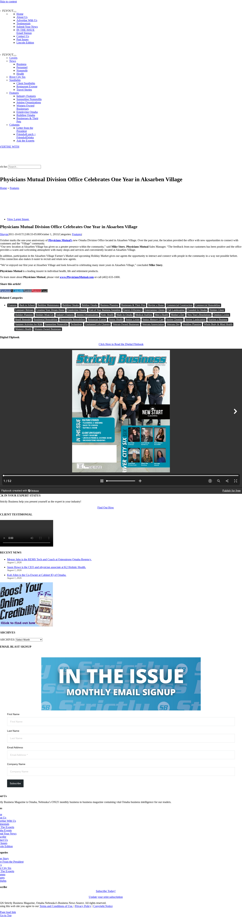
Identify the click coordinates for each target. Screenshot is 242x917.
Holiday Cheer (217, 310)
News (12, 60)
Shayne (4, 234)
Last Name (13, 731)
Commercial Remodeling (207, 305)
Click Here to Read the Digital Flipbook (121, 344)
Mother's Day (177, 314)
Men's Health (161, 314)
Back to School (27, 305)
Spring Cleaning (174, 319)
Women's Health (23, 329)
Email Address (15, 747)
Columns (14, 124)
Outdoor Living (221, 314)
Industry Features (65, 314)
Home (3, 188)
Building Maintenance (49, 305)
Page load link (8, 912)
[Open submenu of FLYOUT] (14, 11)
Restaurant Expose (97, 319)
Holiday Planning (24, 314)
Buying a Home (156, 305)
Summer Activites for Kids (28, 324)
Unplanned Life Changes (97, 324)
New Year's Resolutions (199, 314)
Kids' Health (107, 314)
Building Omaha (70, 305)
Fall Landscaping (176, 310)
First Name (13, 714)
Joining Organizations (87, 314)
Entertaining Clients (155, 310)
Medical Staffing (143, 314)
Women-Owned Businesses (47, 329)
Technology (76, 324)
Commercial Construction (179, 305)
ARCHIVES (7, 639)
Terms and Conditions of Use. (56, 906)
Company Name (16, 764)
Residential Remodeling (45, 319)
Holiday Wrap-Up (45, 314)
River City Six (17, 76)
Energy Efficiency (132, 310)
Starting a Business (217, 319)
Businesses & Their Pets (133, 305)
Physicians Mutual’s (60, 240)
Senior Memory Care (153, 319)
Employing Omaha (76, 310)
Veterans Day (173, 324)
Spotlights (15, 80)
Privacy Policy (83, 906)
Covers (13, 57)
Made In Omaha (124, 314)
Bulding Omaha (89, 305)
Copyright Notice (103, 906)
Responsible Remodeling (72, 319)
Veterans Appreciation (153, 324)
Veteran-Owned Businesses (126, 324)
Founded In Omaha (197, 310)
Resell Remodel (23, 319)
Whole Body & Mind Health (218, 324)
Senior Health (116, 319)
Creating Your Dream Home (50, 310)
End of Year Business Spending (104, 310)
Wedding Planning (192, 324)
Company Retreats (24, 310)
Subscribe (15, 783)
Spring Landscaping (195, 319)
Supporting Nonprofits (56, 324)
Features (14, 92)
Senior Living (133, 319)
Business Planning (109, 305)
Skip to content (8, 1)
